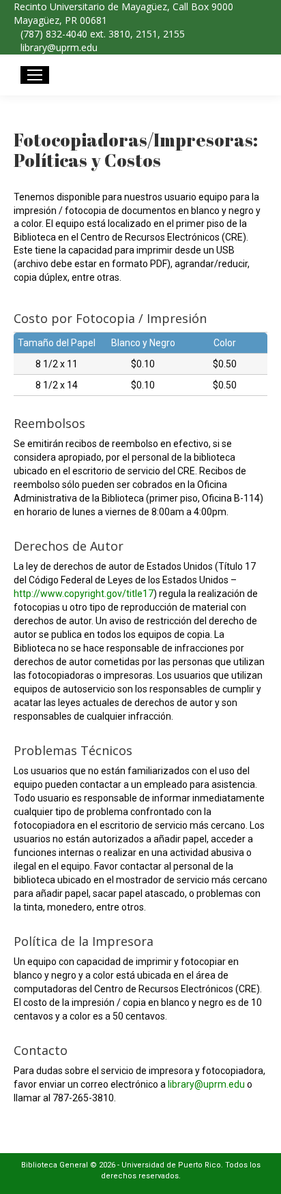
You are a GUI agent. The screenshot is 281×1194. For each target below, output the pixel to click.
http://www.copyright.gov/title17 (83, 593)
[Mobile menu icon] (34, 75)
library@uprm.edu (206, 1084)
